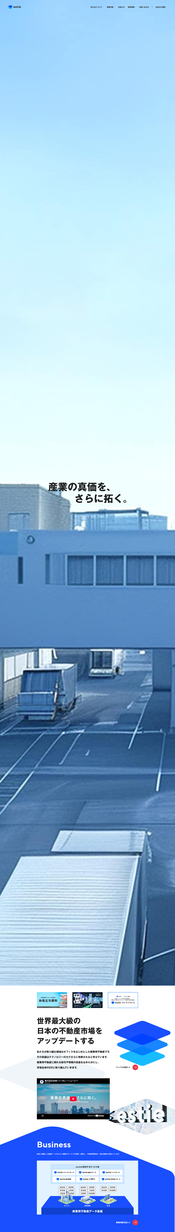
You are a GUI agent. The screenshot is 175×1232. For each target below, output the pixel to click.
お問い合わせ (144, 7)
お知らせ (121, 7)
